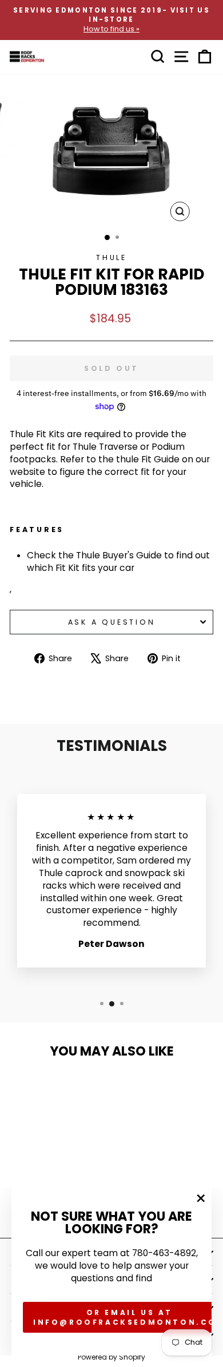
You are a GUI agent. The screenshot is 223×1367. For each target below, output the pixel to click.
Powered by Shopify (111, 1357)
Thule (111, 257)
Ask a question (112, 622)
